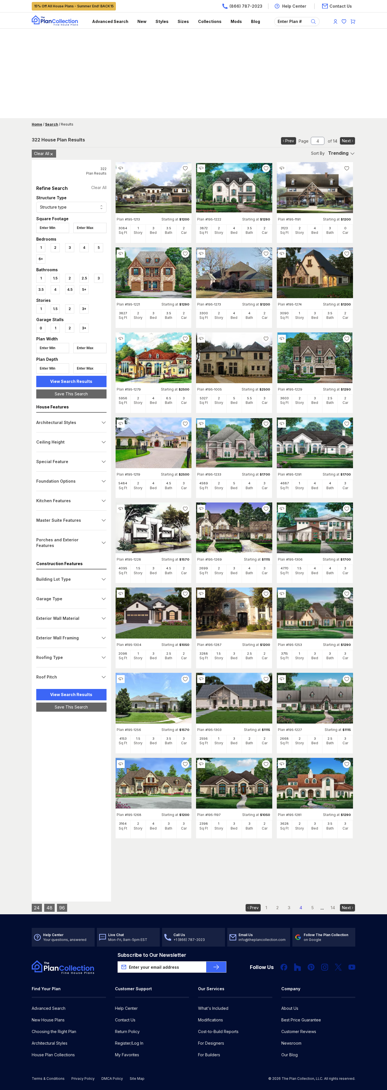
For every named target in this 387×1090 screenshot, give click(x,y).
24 (37, 908)
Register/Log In (129, 1043)
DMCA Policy (112, 1078)
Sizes (183, 21)
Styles (162, 21)
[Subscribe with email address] (216, 967)
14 (333, 907)
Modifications (210, 1019)
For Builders (209, 1054)
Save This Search (71, 393)
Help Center (126, 1008)
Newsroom (291, 1043)
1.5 (55, 278)
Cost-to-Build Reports (218, 1031)
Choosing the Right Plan (54, 1031)
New (141, 21)
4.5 (70, 289)
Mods (236, 21)
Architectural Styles (49, 1043)
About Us (289, 1008)
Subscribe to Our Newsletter (152, 955)
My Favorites (127, 1054)
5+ (84, 289)
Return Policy (127, 1031)
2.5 (84, 278)
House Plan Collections (53, 1054)
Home (37, 124)
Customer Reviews (298, 1031)
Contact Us (125, 1019)
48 (49, 908)
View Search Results (71, 381)
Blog (255, 21)
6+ (41, 259)
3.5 (41, 289)
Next (346, 140)
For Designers (211, 1043)
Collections (210, 21)
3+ (84, 309)
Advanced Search (110, 21)
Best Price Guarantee (301, 1019)
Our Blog (289, 1054)
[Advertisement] (193, 74)
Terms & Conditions (48, 1078)
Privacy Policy (83, 1078)
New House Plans (48, 1019)
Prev (289, 140)
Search (51, 124)
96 (62, 908)
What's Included (213, 1008)
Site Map (137, 1078)
